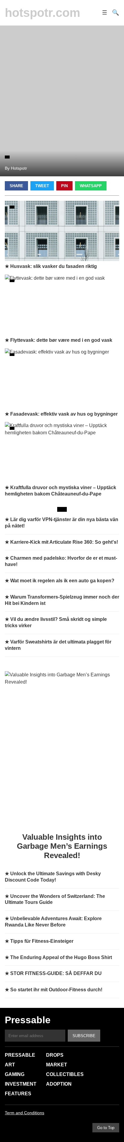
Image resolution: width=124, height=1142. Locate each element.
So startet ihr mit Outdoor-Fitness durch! (56, 989)
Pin (64, 186)
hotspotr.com (42, 12)
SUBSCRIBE (84, 1035)
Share (16, 186)
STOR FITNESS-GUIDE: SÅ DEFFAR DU (56, 973)
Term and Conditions (24, 1112)
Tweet (42, 186)
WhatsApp (91, 186)
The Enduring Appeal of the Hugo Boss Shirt (61, 957)
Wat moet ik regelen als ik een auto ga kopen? (62, 580)
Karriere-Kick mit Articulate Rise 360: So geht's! (64, 542)
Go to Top (105, 1127)
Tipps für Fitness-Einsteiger (41, 941)
